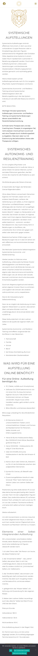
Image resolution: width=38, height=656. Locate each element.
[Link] (19, 3)
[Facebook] (4, 3)
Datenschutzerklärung (19, 653)
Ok (11, 650)
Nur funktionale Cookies (21, 650)
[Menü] (35, 3)
